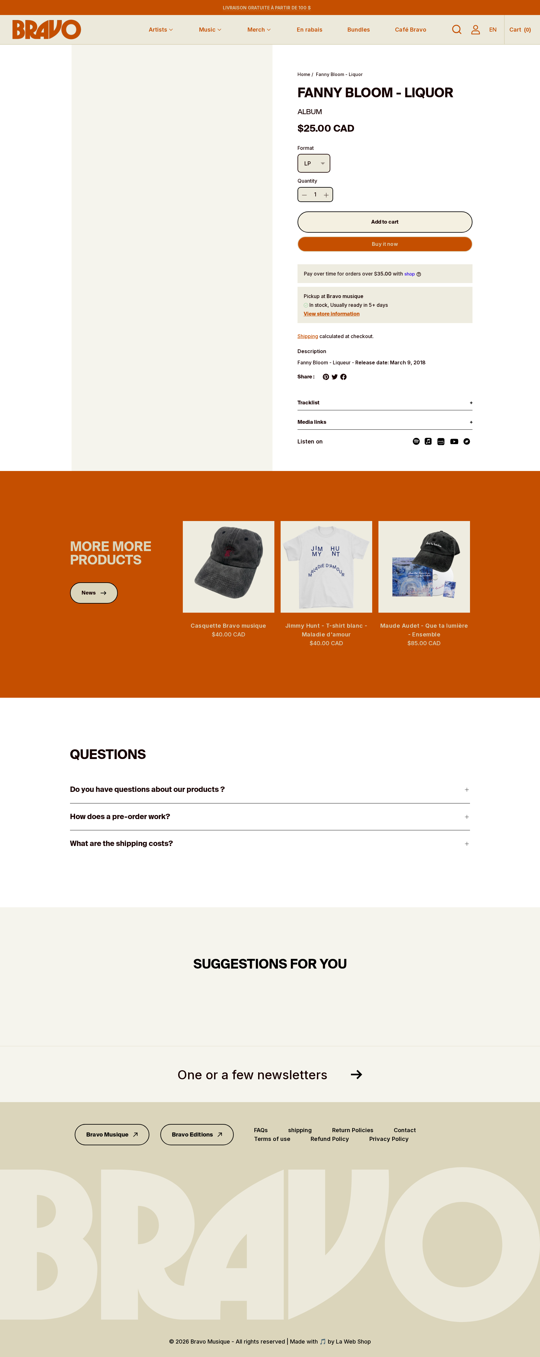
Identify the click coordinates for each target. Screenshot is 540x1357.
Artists (158, 29)
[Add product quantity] (304, 195)
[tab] (385, 403)
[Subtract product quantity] (326, 195)
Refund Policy (330, 1139)
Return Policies (352, 1130)
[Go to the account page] (475, 29)
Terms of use (272, 1139)
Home (304, 74)
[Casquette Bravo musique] (228, 567)
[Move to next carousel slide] (476, 566)
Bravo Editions (192, 1134)
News (89, 593)
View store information (332, 314)
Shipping (308, 336)
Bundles (359, 29)
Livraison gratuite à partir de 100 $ (267, 7)
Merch (256, 29)
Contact (405, 1130)
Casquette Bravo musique (228, 625)
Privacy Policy (389, 1139)
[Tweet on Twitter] (334, 377)
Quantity (307, 181)
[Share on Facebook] (343, 377)
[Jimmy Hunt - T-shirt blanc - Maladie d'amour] (326, 567)
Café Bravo (410, 29)
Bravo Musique (107, 1134)
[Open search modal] (457, 29)
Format (306, 148)
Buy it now (385, 244)
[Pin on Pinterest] (326, 377)
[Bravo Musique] (46, 29)
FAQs (261, 1130)
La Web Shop (353, 1341)
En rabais (309, 29)
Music (207, 29)
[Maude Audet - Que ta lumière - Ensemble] (424, 567)
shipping (300, 1130)
